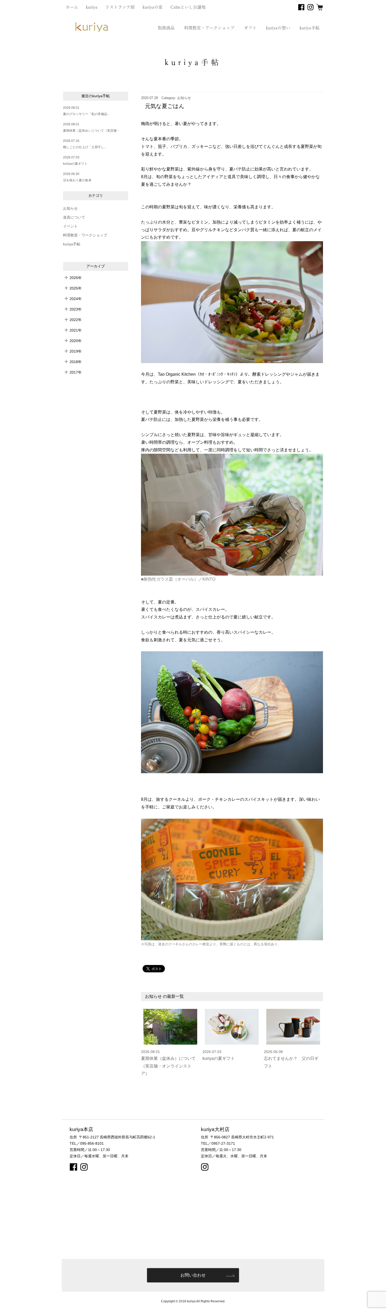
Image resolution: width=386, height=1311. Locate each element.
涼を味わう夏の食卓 (77, 180)
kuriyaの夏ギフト (75, 164)
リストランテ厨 (120, 7)
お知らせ (70, 208)
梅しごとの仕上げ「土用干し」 (85, 147)
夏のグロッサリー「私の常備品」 (86, 114)
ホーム (72, 7)
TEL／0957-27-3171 (218, 1143)
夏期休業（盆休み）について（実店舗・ (91, 130)
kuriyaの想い (278, 28)
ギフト (250, 28)
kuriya (91, 7)
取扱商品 (166, 28)
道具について (74, 217)
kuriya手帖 (310, 28)
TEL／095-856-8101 (87, 1143)
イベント (70, 226)
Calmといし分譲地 (188, 7)
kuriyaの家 (153, 7)
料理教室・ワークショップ (209, 28)
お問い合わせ (193, 1275)
